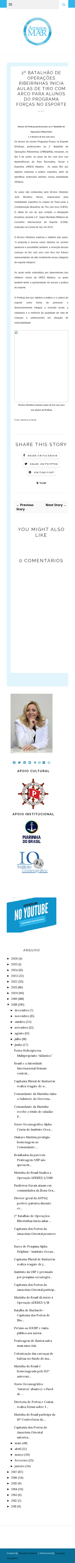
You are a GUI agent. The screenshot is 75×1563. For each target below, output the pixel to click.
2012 (14, 1500)
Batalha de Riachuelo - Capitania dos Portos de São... (32, 1315)
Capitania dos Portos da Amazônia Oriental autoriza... (30, 1432)
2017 (14, 1472)
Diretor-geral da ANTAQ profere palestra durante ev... (32, 1203)
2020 (14, 993)
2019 (14, 999)
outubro (20, 1022)
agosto (19, 1033)
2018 (14, 1004)
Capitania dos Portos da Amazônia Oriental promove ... (35, 1234)
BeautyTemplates (28, 1553)
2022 (14, 981)
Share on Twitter (44, 464)
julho (18, 1039)
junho (18, 1045)
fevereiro (21, 1460)
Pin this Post (44, 472)
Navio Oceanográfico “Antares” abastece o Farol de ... (33, 1389)
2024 (14, 970)
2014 (14, 1489)
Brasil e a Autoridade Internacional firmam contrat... (30, 1068)
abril (18, 1449)
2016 (14, 1477)
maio (18, 1443)
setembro (21, 1027)
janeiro (19, 1466)
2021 (14, 987)
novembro (22, 1016)
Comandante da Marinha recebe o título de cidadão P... (33, 1112)
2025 (14, 964)
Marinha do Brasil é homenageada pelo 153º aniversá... (32, 1371)
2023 (14, 976)
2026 (14, 958)
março (19, 1454)
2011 (13, 1506)
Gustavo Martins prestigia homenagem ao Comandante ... (32, 1142)
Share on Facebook (43, 455)
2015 (14, 1483)
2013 (14, 1495)
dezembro (22, 1010)
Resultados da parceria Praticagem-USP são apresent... (29, 1160)
